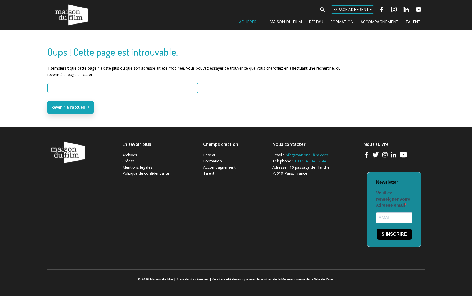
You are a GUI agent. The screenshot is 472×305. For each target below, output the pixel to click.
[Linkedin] (406, 9)
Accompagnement (380, 21)
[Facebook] (382, 9)
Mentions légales (137, 167)
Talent (413, 21)
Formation (341, 21)
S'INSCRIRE (394, 234)
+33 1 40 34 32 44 (310, 161)
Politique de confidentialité (145, 173)
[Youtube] (418, 9)
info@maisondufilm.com (306, 155)
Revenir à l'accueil (68, 107)
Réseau (316, 21)
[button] (322, 11)
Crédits (128, 161)
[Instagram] (394, 9)
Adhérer (247, 21)
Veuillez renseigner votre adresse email (393, 199)
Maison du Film (60, 4)
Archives (129, 155)
